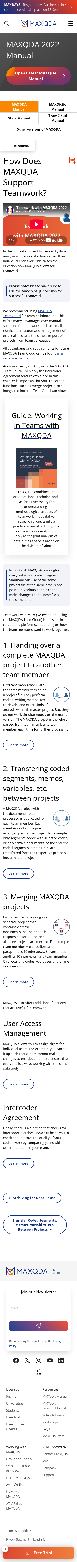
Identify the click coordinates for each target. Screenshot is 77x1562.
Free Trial (43, 1552)
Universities (14, 1403)
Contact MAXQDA (55, 1454)
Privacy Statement (17, 1539)
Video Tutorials (53, 1415)
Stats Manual (19, 118)
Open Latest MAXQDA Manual (36, 76)
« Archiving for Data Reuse (32, 1198)
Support (48, 1475)
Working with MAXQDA (16, 1449)
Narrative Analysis (19, 1478)
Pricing (11, 1396)
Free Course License (15, 1426)
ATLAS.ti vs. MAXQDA (14, 1506)
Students (12, 1410)
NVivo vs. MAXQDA (13, 1494)
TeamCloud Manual (57, 118)
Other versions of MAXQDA (38, 129)
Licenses (12, 1389)
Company (49, 1468)
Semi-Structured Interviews (18, 1468)
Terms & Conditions (19, 1531)
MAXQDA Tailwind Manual (54, 1406)
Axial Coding (15, 1484)
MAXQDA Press (53, 1436)
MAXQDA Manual (19, 107)
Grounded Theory (19, 1459)
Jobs (45, 1461)
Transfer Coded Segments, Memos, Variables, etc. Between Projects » (35, 1225)
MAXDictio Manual (57, 107)
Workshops (50, 1422)
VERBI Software (54, 1447)
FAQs (46, 1429)
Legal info (39, 1539)
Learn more (19, 745)
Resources (50, 1389)
